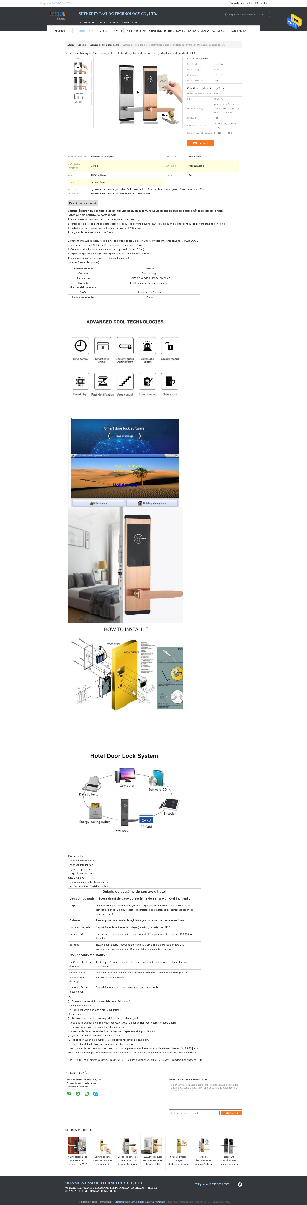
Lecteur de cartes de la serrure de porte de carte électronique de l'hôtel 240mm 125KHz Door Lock (128, 1164)
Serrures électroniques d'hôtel (104, 44)
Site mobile (84, 1201)
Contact (203, 143)
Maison (60, 31)
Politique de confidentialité (100, 1201)
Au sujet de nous (111, 31)
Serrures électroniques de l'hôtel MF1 (145, 1060)
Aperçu (70, 44)
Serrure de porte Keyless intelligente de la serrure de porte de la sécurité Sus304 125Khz (102, 1164)
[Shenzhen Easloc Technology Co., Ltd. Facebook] (240, 1184)
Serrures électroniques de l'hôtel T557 (107, 1060)
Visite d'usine (136, 31)
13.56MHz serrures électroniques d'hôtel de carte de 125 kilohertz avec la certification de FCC (153, 1164)
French (261, 3)
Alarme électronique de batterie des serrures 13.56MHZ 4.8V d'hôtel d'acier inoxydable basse (77, 1164)
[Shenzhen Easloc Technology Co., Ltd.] (59, 15)
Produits (84, 31)
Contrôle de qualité (162, 31)
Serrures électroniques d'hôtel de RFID (183, 1060)
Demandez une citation (240, 3)
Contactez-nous (187, 31)
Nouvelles (238, 31)
